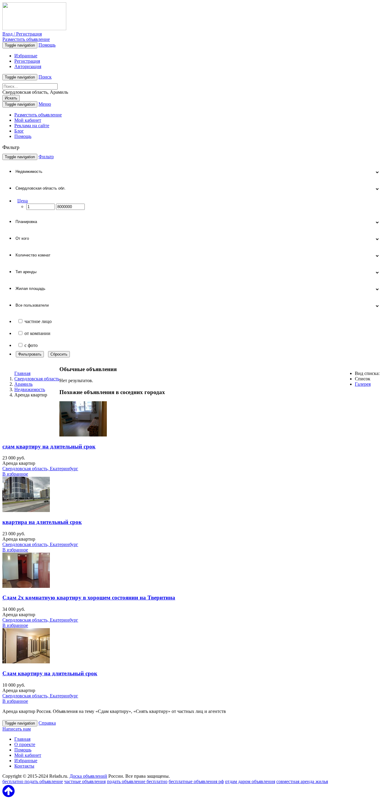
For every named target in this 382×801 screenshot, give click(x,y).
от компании (37, 333)
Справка (47, 722)
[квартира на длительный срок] (26, 510)
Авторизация (27, 66)
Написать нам (16, 728)
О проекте (24, 744)
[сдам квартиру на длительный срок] (83, 434)
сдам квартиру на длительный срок (49, 446)
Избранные (25, 55)
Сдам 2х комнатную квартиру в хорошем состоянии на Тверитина (88, 597)
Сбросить (58, 354)
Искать (11, 98)
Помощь (47, 44)
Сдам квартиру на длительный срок (49, 673)
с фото (31, 345)
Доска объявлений (88, 776)
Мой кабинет (27, 120)
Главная (22, 373)
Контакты (24, 765)
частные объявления (85, 781)
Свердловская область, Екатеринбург (40, 468)
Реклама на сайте (31, 125)
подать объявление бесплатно (137, 781)
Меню (44, 104)
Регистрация (27, 61)
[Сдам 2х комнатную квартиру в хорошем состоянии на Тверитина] (26, 586)
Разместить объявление (26, 39)
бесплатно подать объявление (32, 781)
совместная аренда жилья (302, 781)
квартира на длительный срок (42, 522)
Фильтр (46, 156)
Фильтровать (29, 354)
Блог (19, 130)
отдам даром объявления (250, 781)
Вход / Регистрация (22, 33)
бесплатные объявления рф (196, 781)
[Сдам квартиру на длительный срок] (26, 661)
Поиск (45, 76)
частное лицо (38, 321)
